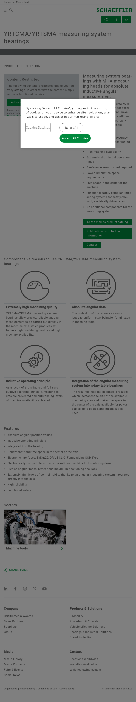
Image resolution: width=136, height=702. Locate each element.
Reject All (71, 128)
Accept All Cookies (75, 138)
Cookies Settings (38, 127)
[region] (68, 123)
